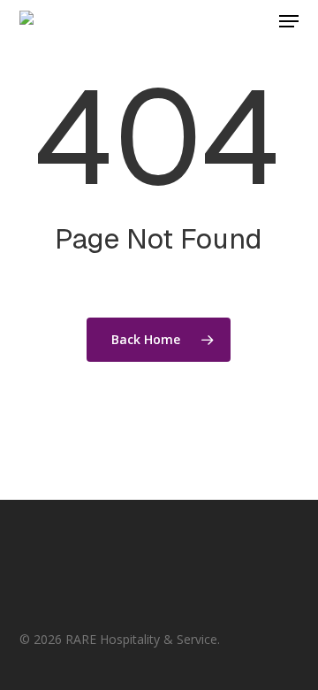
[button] (289, 21)
